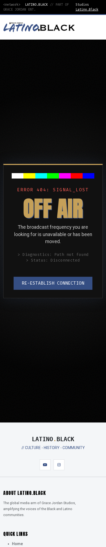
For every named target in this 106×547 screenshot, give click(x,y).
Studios (82, 4)
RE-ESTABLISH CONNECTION (53, 283)
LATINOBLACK (53, 439)
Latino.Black (87, 9)
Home (17, 544)
